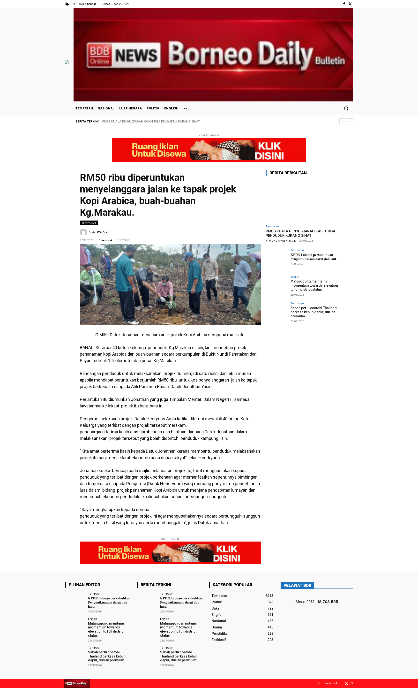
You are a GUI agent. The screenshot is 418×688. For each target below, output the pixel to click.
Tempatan (89, 222)
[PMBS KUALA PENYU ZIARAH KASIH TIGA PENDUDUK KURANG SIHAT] (302, 201)
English (295, 276)
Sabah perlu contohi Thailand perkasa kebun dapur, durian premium (314, 312)
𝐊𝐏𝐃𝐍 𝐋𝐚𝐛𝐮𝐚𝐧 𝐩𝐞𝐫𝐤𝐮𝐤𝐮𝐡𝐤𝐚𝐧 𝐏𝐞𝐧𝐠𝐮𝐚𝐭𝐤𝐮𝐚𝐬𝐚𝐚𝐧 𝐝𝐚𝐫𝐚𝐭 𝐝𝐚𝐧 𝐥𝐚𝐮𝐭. (314, 257)
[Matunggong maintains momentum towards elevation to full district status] (276, 286)
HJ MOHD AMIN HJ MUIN (281, 240)
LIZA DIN (102, 232)
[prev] (342, 121)
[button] (346, 108)
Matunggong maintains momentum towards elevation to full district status (314, 285)
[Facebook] (344, 4)
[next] (350, 121)
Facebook (331, 683)
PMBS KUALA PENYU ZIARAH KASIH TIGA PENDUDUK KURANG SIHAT (151, 121)
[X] (350, 4)
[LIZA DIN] (84, 232)
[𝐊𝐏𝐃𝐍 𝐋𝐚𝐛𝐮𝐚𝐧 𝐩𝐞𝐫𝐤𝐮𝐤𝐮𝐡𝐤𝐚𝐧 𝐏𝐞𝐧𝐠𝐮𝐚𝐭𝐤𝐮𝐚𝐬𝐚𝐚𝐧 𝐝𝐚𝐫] (276, 259)
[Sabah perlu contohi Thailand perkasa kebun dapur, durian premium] (276, 313)
